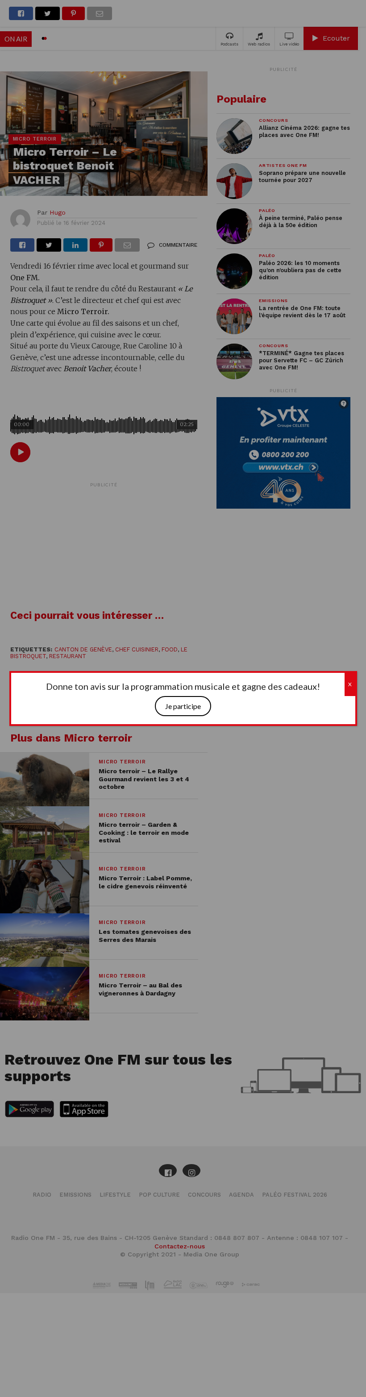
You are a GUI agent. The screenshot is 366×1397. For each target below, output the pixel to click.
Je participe (183, 706)
